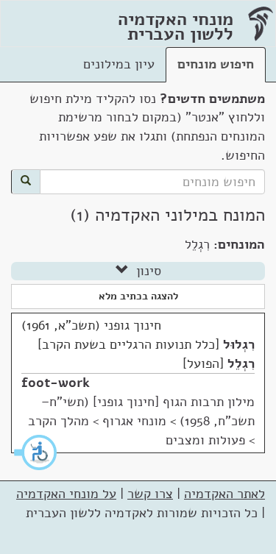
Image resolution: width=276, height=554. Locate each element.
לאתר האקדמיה (224, 493)
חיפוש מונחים (215, 64)
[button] (36, 452)
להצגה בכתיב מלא (138, 296)
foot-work (55, 382)
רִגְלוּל (239, 344)
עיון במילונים (119, 64)
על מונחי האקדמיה (66, 493)
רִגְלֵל (241, 363)
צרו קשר (150, 493)
